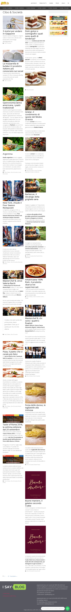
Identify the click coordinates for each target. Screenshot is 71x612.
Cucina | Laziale (42, 8)
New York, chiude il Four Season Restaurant (12, 205)
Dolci (63, 3)
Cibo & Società (7, 43)
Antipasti (34, 3)
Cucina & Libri (37, 571)
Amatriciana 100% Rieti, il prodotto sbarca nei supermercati (34, 283)
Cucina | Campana (19, 8)
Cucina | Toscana (64, 8)
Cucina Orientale (38, 170)
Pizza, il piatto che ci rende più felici (13, 353)
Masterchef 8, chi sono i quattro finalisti (33, 321)
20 (9, 576)
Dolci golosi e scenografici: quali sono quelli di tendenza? (34, 35)
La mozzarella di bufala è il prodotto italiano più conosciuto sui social (13, 67)
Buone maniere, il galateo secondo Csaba (33, 503)
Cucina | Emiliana (30, 8)
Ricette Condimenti (35, 172)
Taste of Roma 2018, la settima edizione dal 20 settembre (13, 427)
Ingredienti (27, 172)
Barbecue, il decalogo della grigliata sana (32, 197)
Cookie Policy (6, 593)
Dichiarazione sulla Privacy (9, 596)
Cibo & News (7, 172)
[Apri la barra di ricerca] (68, 3)
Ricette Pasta (37, 464)
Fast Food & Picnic (38, 256)
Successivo (13, 576)
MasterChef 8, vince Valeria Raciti (12, 282)
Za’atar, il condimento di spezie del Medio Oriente (33, 115)
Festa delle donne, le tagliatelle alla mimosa (35, 408)
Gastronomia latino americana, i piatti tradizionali (12, 105)
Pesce (57, 3)
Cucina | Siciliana (52, 8)
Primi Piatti (43, 3)
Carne (51, 3)
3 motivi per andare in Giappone (12, 32)
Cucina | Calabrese (7, 8)
